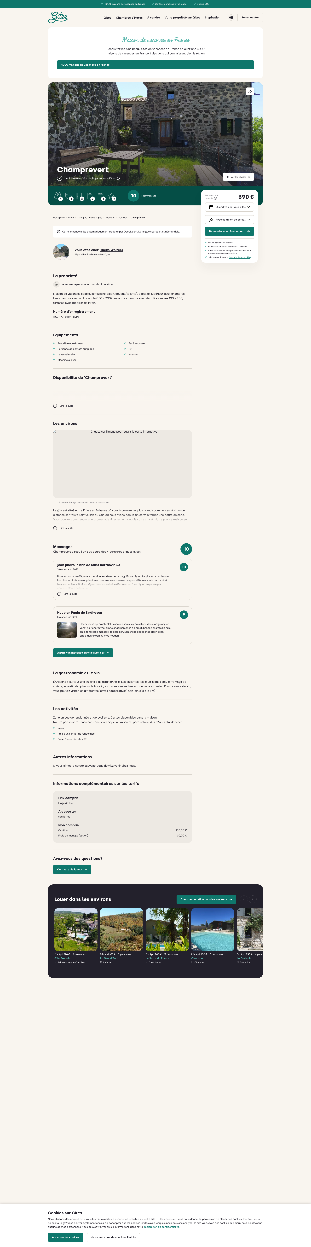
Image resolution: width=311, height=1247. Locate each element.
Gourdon (122, 217)
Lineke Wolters (111, 250)
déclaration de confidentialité (161, 1227)
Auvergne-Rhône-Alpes (89, 217)
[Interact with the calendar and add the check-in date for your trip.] (210, 207)
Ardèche (110, 217)
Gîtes (71, 217)
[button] (122, 464)
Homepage (59, 217)
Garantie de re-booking (240, 257)
